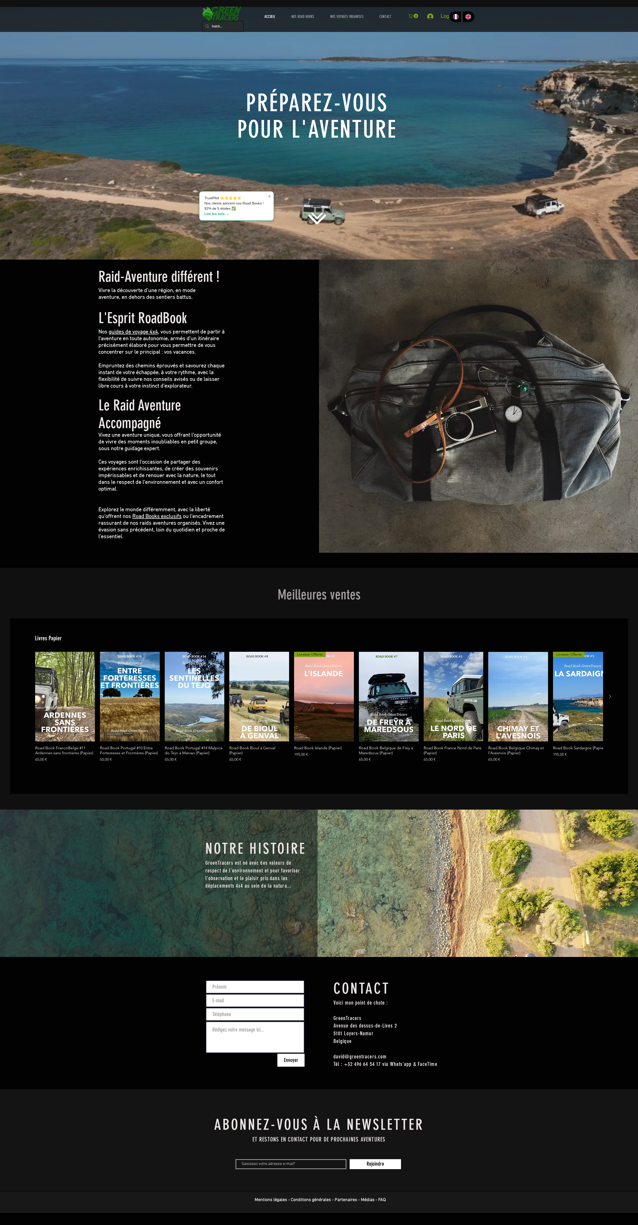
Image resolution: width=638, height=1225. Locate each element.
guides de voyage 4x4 (133, 332)
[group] (319, 714)
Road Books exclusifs (157, 516)
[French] (456, 16)
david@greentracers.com (360, 1056)
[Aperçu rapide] (65, 697)
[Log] (431, 16)
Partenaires (346, 1200)
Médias (368, 1200)
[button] (413, 16)
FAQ (382, 1200)
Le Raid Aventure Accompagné (139, 414)
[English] (468, 16)
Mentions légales (271, 1200)
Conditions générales (311, 1200)
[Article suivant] (610, 696)
